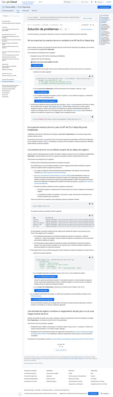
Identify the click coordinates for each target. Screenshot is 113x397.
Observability (10, 7)
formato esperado (36, 296)
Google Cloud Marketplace (31, 378)
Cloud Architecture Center (75, 381)
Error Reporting (24, 7)
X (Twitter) (93, 378)
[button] (11, 40)
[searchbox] (11, 16)
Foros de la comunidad (52, 373)
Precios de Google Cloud (30, 376)
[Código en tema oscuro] (89, 76)
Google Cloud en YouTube (97, 381)
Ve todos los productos (30, 373)
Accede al (46, 101)
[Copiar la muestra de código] (92, 76)
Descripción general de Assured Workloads (53, 172)
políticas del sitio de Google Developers (73, 358)
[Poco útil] (93, 25)
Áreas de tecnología (27, 2)
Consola (86, 2)
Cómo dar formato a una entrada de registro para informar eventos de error (72, 339)
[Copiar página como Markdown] (65, 29)
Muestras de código (74, 378)
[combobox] (71, 1)
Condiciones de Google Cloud (61, 390)
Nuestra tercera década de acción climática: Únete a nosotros (41, 393)
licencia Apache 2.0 (37, 358)
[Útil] (90, 25)
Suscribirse (93, 393)
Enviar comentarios (86, 29)
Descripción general (7, 10)
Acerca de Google (28, 390)
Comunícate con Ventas (30, 381)
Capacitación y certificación (76, 384)
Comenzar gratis (104, 7)
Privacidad (37, 390)
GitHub (70, 373)
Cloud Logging (77, 110)
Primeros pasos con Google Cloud (77, 376)
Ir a (41, 92)
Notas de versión (50, 378)
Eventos (93, 376)
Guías (18, 10)
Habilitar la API (37, 65)
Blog (92, 373)
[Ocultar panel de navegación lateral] (20, 394)
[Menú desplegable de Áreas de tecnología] (35, 2)
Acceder (108, 2)
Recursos (34, 10)
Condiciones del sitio (47, 390)
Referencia (26, 10)
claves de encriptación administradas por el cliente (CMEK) (54, 175)
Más (40, 2)
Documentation (36, 25)
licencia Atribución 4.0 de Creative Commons (72, 357)
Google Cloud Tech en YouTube (99, 384)
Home (29, 25)
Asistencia (49, 376)
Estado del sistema (51, 381)
